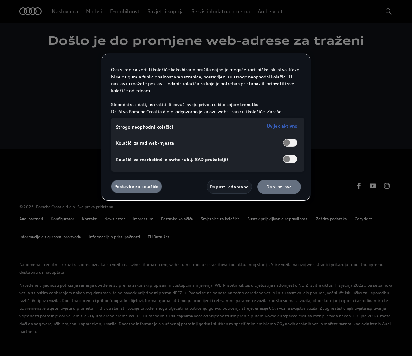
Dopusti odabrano (229, 186)
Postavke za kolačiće (136, 186)
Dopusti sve (279, 186)
